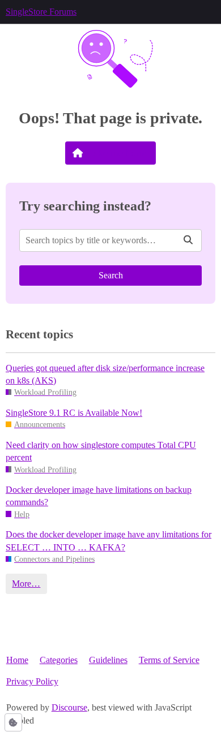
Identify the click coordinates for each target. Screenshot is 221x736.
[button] (13, 722)
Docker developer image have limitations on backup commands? (99, 496)
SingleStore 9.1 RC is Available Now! (74, 413)
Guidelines (108, 660)
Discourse (69, 707)
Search (111, 275)
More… (26, 583)
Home (17, 660)
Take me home (118, 152)
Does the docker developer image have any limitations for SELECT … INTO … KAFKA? (108, 541)
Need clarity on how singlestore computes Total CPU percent (101, 451)
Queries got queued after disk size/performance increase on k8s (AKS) (105, 374)
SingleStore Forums (41, 11)
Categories (59, 660)
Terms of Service (169, 660)
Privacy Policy (32, 681)
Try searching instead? (85, 205)
